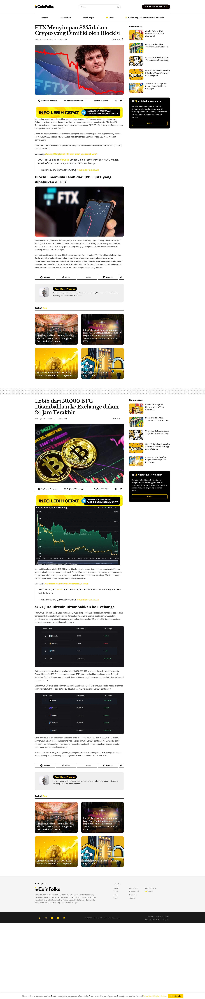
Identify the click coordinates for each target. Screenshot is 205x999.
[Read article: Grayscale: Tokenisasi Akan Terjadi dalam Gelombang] (136, 61)
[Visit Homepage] (44, 7)
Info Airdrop (65, 18)
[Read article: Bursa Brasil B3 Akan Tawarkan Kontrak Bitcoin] (136, 48)
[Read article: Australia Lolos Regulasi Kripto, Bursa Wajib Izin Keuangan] (136, 88)
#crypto (64, 159)
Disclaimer (151, 916)
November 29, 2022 (88, 169)
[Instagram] (45, 918)
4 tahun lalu (62, 39)
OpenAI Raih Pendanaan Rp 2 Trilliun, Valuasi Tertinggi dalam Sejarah (157, 73)
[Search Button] (118, 7)
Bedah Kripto (88, 18)
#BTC (59, 589)
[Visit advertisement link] (79, 112)
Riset (111, 18)
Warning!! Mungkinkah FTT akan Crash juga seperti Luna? (71, 154)
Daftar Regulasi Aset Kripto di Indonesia (146, 18)
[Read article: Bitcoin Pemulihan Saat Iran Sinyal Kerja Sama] (102, 363)
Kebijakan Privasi (162, 916)
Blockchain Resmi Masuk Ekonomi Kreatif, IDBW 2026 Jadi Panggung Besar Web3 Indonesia (54, 338)
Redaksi (165, 919)
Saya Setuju (175, 996)
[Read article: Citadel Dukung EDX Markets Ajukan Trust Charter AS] (136, 35)
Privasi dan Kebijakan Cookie (154, 996)
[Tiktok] (39, 918)
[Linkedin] (64, 918)
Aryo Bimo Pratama (46, 39)
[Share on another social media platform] (121, 100)
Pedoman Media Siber (153, 919)
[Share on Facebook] (115, 100)
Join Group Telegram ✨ (156, 7)
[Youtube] (51, 918)
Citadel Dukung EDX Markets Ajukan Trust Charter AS (154, 33)
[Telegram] (58, 918)
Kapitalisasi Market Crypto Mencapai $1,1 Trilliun (66, 584)
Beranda (44, 18)
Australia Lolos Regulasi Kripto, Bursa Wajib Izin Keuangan (155, 86)
